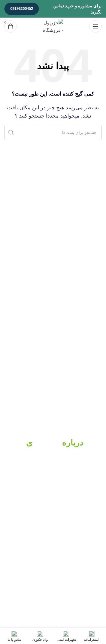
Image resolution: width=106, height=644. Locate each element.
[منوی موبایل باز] (95, 26)
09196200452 (21, 8)
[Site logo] (53, 25)
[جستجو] (11, 132)
